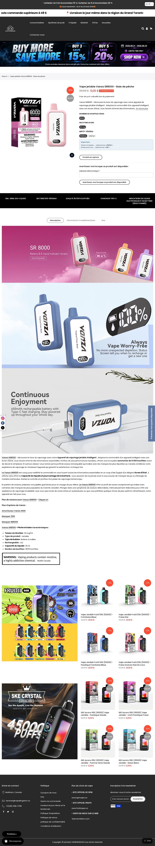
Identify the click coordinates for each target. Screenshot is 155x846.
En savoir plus (142, 108)
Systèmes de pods (56, 22)
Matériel (84, 22)
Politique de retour (49, 817)
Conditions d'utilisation (51, 826)
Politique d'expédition (50, 813)
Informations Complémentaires (81, 220)
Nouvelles (106, 22)
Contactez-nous (37, 35)
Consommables (37, 22)
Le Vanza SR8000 (10, 472)
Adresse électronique (89, 171)
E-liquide (72, 22)
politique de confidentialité (53, 822)
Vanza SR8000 (9, 457)
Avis (103, 220)
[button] (149, 4)
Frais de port (85, 96)
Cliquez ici (43, 499)
